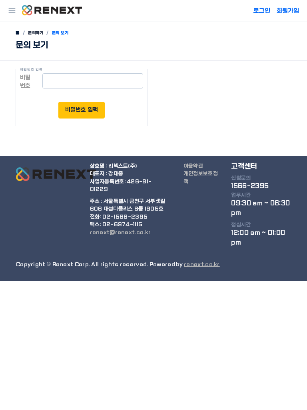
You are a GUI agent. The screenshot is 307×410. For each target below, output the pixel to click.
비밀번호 (25, 81)
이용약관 (193, 166)
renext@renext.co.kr (120, 232)
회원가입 (288, 10)
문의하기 (35, 32)
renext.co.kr (202, 264)
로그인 (261, 10)
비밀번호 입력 (81, 110)
